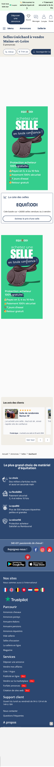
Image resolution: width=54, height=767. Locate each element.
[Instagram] (42, 550)
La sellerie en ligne (12, 645)
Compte (44, 21)
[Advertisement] (27, 74)
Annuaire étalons (11, 621)
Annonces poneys (11, 616)
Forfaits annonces (11, 685)
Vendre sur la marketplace (15, 680)
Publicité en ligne (11, 676)
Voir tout (30, 440)
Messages (36, 21)
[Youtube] (49, 550)
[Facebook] (35, 550)
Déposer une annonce (15, 18)
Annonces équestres (12, 631)
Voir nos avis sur (5, 5)
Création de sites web (13, 690)
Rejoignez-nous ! (17, 549)
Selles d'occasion (11, 640)
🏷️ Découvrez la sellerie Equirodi (27, 5)
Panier (51, 21)
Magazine (7, 650)
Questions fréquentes (13, 715)
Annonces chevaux (12, 612)
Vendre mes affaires (12, 666)
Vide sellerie (9, 635)
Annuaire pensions (12, 626)
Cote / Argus (9, 671)
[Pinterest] (27, 557)
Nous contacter (10, 710)
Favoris (28, 20)
